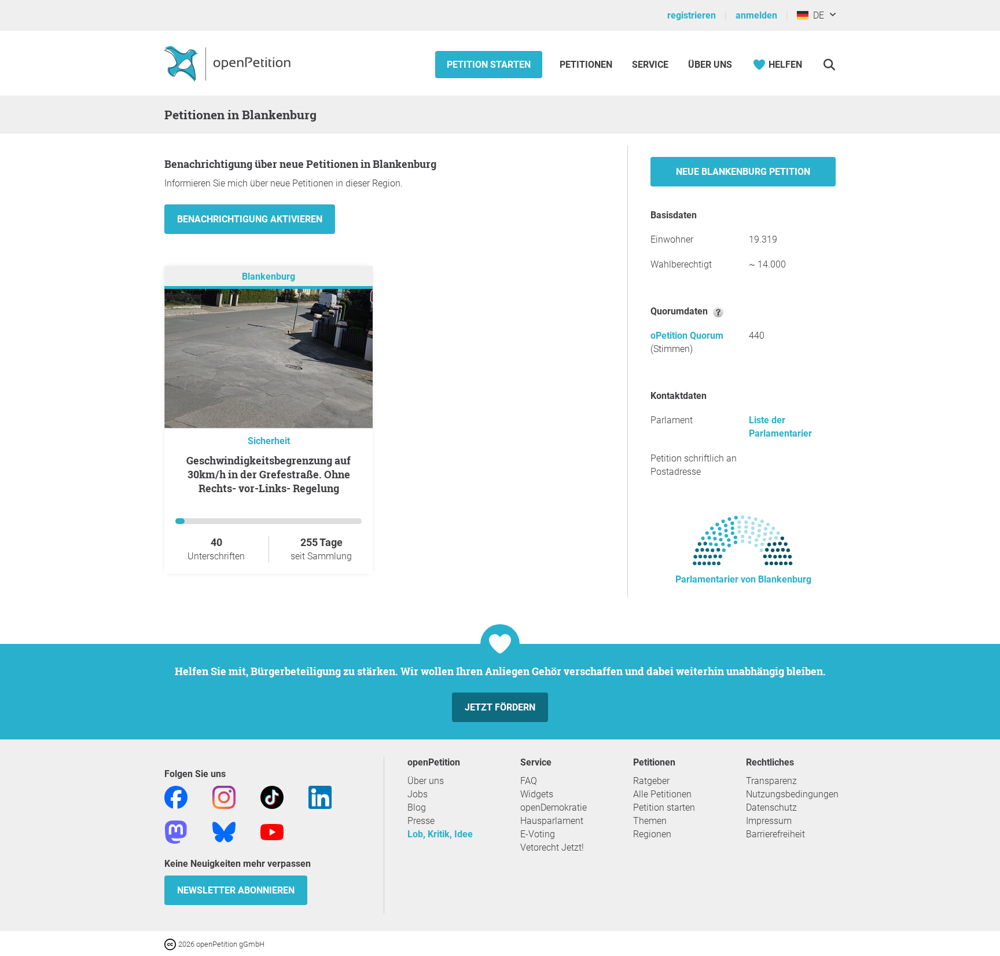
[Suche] (829, 64)
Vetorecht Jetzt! (552, 847)
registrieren (691, 15)
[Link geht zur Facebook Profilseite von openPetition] (176, 796)
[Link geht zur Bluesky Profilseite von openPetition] (224, 831)
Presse (421, 820)
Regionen (652, 834)
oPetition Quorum (686, 335)
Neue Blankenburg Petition (743, 171)
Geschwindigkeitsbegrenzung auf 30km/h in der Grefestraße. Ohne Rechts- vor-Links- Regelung (268, 474)
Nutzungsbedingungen (792, 794)
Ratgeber (651, 780)
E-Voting (537, 834)
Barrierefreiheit (775, 834)
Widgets (536, 794)
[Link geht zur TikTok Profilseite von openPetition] (272, 796)
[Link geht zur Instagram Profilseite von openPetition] (224, 796)
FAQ (528, 780)
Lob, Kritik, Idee (440, 834)
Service (650, 64)
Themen (650, 820)
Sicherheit (269, 440)
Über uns (425, 780)
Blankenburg (268, 276)
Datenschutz (771, 807)
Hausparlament (551, 820)
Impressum (769, 820)
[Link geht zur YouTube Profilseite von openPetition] (272, 831)
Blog (416, 807)
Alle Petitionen (662, 794)
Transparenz (771, 780)
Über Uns (710, 64)
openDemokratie (553, 807)
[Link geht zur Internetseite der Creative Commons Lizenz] (171, 943)
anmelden (756, 15)
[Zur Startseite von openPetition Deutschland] (228, 63)
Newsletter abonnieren (236, 890)
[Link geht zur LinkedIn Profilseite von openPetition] (320, 796)
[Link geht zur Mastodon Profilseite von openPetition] (176, 831)
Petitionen (587, 64)
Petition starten (489, 64)
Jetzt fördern (500, 707)
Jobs (417, 794)
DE (816, 15)
